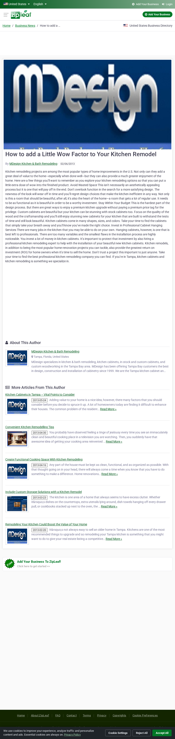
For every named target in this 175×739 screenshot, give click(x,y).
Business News (25, 25)
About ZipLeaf (40, 715)
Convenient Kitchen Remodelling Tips (29, 427)
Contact (72, 715)
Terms (87, 715)
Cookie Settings (118, 733)
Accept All (162, 733)
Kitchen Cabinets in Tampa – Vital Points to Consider (40, 394)
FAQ (57, 715)
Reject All (141, 733)
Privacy (101, 715)
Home (6, 25)
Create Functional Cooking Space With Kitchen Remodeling (44, 459)
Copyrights (119, 715)
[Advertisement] (87, 42)
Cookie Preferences (145, 715)
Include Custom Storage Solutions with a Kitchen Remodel (43, 492)
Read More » (108, 409)
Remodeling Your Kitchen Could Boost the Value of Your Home (46, 524)
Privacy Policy (72, 734)
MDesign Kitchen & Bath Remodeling (33, 163)
